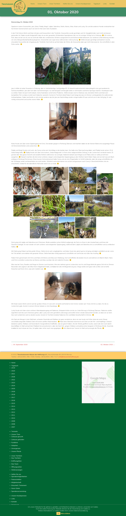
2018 (13, 394)
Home (33, 4)
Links (105, 4)
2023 (13, 383)
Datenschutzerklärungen (98, 387)
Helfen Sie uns (68, 4)
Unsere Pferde (16, 451)
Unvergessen (15, 448)
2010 (13, 418)
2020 (13, 371)
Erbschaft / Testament (18, 485)
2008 (13, 424)
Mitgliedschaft (16, 482)
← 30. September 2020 (19, 344)
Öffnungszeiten (16, 467)
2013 (13, 409)
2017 (13, 397)
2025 (13, 388)
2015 (13, 403)
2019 (13, 368)
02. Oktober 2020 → (108, 344)
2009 (13, 421)
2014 (13, 406)
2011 (13, 415)
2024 (13, 385)
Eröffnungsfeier (16, 461)
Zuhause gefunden (17, 439)
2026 (13, 377)
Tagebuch (97, 4)
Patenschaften (16, 479)
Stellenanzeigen (16, 470)
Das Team (14, 464)
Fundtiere (14, 442)
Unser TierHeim (54, 4)
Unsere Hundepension (83, 4)
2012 (13, 412)
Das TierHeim (16, 458)
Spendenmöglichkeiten (19, 476)
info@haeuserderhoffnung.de (69, 357)
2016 (13, 400)
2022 (13, 380)
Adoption (14, 445)
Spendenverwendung (18, 491)
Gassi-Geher (15, 488)
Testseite (14, 431)
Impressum (15, 504)
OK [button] (58, 513)
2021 (13, 374)
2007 (13, 427)
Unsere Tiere (42, 4)
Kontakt (112, 4)
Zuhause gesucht (17, 436)
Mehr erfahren (65, 513)
